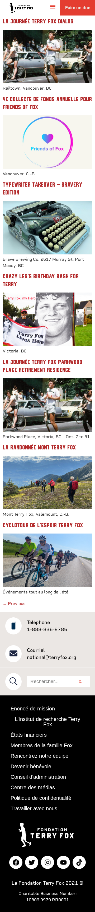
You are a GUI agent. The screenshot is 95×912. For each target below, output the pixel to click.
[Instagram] (47, 862)
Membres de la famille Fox (42, 745)
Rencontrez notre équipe (39, 756)
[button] (53, 6)
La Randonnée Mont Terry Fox (39, 447)
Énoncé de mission (33, 708)
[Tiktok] (79, 862)
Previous (14, 603)
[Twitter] (31, 862)
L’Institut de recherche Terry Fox (47, 721)
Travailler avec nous (34, 808)
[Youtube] (63, 862)
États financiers (29, 735)
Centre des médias (33, 787)
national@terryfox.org (51, 657)
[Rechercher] (80, 681)
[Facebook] (15, 862)
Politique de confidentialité (41, 798)
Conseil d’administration (38, 777)
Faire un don (78, 8)
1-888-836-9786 (47, 629)
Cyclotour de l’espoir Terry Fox (43, 525)
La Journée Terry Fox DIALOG (38, 21)
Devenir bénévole (31, 766)
